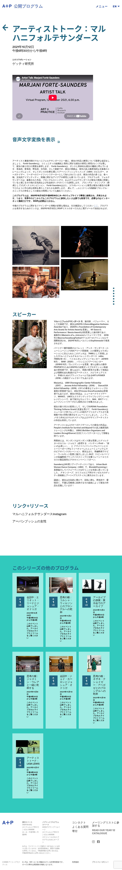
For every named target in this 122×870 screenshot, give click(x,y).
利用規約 (75, 862)
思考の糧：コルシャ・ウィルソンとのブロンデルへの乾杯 (66, 604)
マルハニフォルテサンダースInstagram (39, 514)
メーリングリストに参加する (105, 823)
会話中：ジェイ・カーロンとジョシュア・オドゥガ (66, 682)
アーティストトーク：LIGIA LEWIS (33, 760)
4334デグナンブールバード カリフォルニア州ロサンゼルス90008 (51, 831)
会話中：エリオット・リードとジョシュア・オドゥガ (33, 603)
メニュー (102, 6)
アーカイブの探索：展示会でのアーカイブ (99, 601)
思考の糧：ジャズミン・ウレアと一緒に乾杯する (33, 682)
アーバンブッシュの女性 (29, 521)
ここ (96, 205)
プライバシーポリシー (100, 862)
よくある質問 (80, 826)
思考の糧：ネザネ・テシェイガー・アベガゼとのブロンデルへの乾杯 (99, 685)
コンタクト (79, 822)
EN (115, 6)
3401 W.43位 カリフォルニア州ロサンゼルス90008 (30, 827)
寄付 (74, 831)
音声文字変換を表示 (34, 139)
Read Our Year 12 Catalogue (103, 831)
